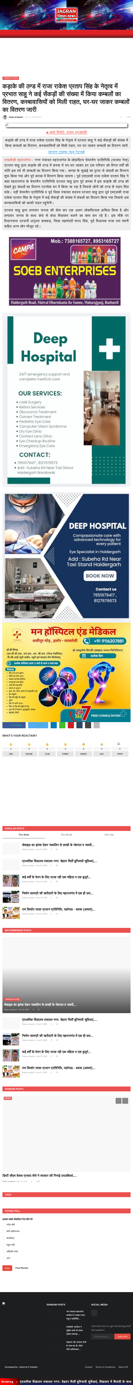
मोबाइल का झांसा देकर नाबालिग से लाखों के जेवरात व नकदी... (58, 845)
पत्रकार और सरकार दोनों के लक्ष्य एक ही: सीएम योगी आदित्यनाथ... (76, 1346)
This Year (109, 835)
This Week (24, 835)
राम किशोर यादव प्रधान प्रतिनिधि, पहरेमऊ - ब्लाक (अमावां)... (58, 909)
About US (123, 1367)
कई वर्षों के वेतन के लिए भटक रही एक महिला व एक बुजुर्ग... (56, 877)
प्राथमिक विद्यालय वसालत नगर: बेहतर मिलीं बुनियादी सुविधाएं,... (59, 861)
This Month (66, 835)
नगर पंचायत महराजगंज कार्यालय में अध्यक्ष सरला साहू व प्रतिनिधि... (75, 1315)
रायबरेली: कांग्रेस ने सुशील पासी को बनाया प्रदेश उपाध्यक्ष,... (74, 1330)
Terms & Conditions (105, 1367)
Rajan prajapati (16, 117)
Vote (7, 1268)
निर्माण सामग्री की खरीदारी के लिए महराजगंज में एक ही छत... (57, 893)
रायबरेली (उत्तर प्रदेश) (11, 78)
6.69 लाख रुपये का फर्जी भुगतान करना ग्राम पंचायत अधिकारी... (40, 1175)
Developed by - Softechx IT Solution (21, 1367)
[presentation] (118, 1101)
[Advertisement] (66, 798)
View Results (21, 1268)
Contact (88, 1367)
